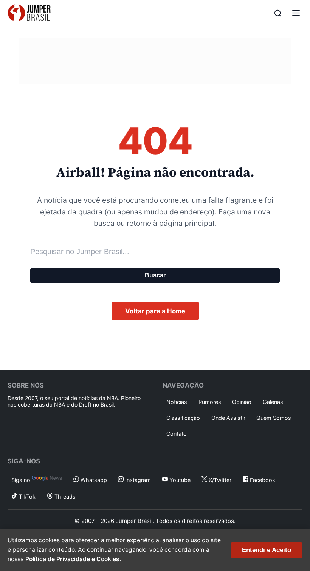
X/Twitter (219, 480)
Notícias (176, 402)
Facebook (261, 480)
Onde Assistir (228, 418)
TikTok (26, 496)
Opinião (241, 402)
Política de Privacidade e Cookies (72, 559)
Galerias (273, 402)
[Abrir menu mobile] (296, 13)
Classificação (183, 418)
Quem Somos (273, 418)
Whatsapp (93, 480)
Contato (176, 433)
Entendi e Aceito (266, 550)
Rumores (209, 402)
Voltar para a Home (155, 311)
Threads (64, 496)
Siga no (21, 480)
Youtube (179, 480)
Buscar (155, 275)
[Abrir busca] (278, 13)
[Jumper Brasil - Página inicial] (29, 13)
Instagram (137, 480)
